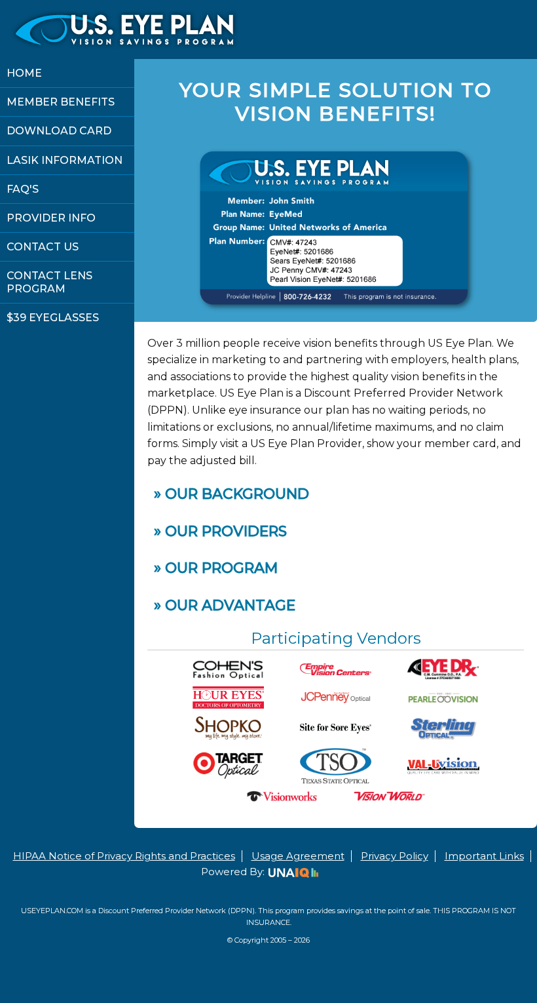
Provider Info (51, 218)
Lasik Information (64, 160)
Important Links (484, 856)
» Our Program (216, 568)
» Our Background (231, 494)
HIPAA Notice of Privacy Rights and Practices (124, 856)
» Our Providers (220, 531)
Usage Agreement (297, 856)
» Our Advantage (224, 605)
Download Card (59, 131)
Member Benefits (61, 102)
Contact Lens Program (49, 281)
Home (24, 73)
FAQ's (23, 189)
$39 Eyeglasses (53, 317)
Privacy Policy (394, 856)
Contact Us (43, 247)
